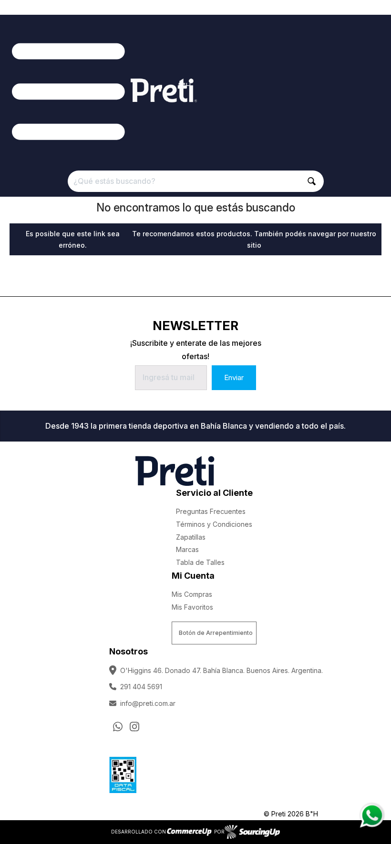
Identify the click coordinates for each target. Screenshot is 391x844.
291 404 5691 (141, 687)
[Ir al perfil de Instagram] (134, 726)
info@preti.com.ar (147, 703)
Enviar (234, 377)
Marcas (187, 549)
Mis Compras (192, 594)
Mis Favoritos (192, 607)
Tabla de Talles (200, 562)
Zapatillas (191, 537)
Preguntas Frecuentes (211, 511)
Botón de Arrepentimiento (216, 632)
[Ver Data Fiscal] (122, 772)
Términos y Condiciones (214, 524)
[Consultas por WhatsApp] (118, 726)
